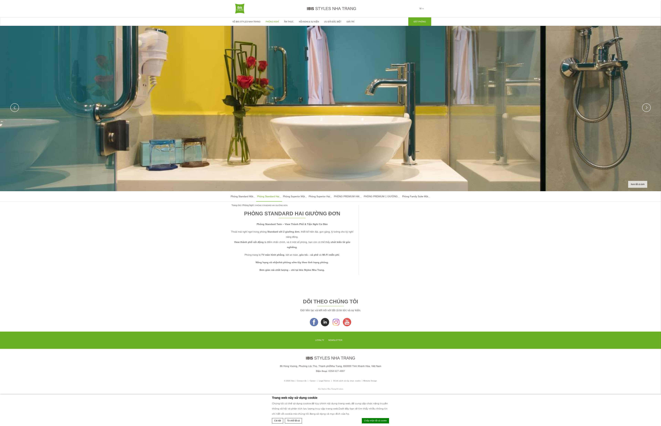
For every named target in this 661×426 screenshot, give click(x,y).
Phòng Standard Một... (243, 196)
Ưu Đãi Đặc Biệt (332, 21)
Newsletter (335, 340)
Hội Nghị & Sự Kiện (309, 21)
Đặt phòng (420, 21)
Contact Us (302, 381)
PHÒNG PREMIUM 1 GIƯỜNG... (382, 196)
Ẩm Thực (289, 21)
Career (313, 381)
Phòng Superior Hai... (320, 196)
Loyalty (319, 340)
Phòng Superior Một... (295, 196)
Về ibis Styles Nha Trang (246, 21)
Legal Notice (324, 381)
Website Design (370, 381)
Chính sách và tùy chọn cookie (347, 381)
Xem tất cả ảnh (638, 184)
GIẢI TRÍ (350, 21)
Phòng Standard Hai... (269, 196)
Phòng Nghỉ (272, 21)
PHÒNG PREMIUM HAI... (347, 196)
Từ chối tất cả (293, 420)
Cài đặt (277, 420)
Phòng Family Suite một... (416, 196)
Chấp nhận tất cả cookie (375, 420)
